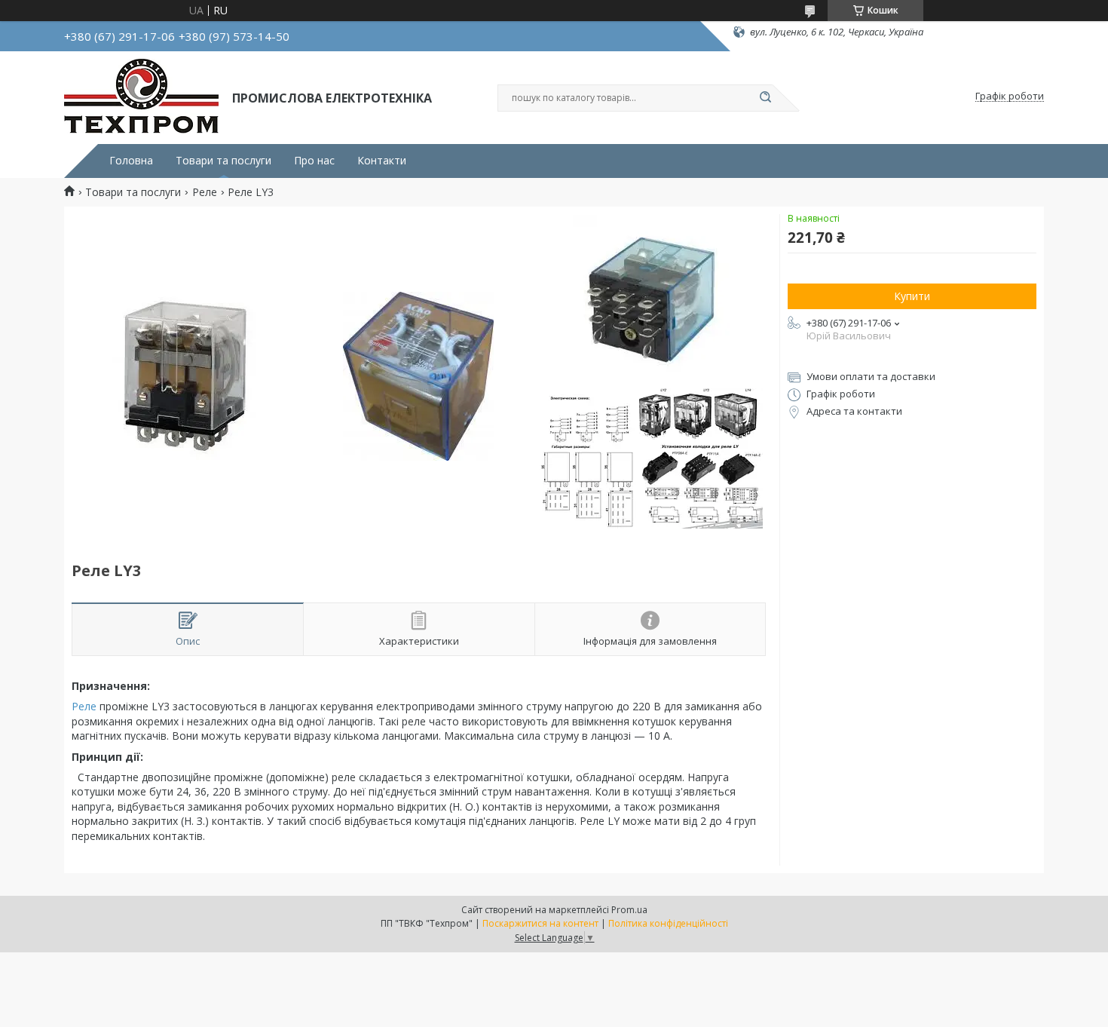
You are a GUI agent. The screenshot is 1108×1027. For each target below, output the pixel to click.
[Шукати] (765, 98)
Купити (912, 296)
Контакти (381, 160)
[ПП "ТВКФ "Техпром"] (141, 96)
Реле (204, 192)
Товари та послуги (223, 160)
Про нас (314, 160)
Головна (131, 160)
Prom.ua (629, 909)
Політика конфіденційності (668, 923)
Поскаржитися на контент (540, 923)
